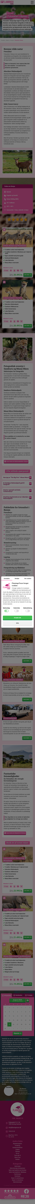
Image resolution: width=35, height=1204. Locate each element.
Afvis (17, 623)
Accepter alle (17, 617)
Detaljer (17, 578)
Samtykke (7, 578)
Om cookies (27, 578)
